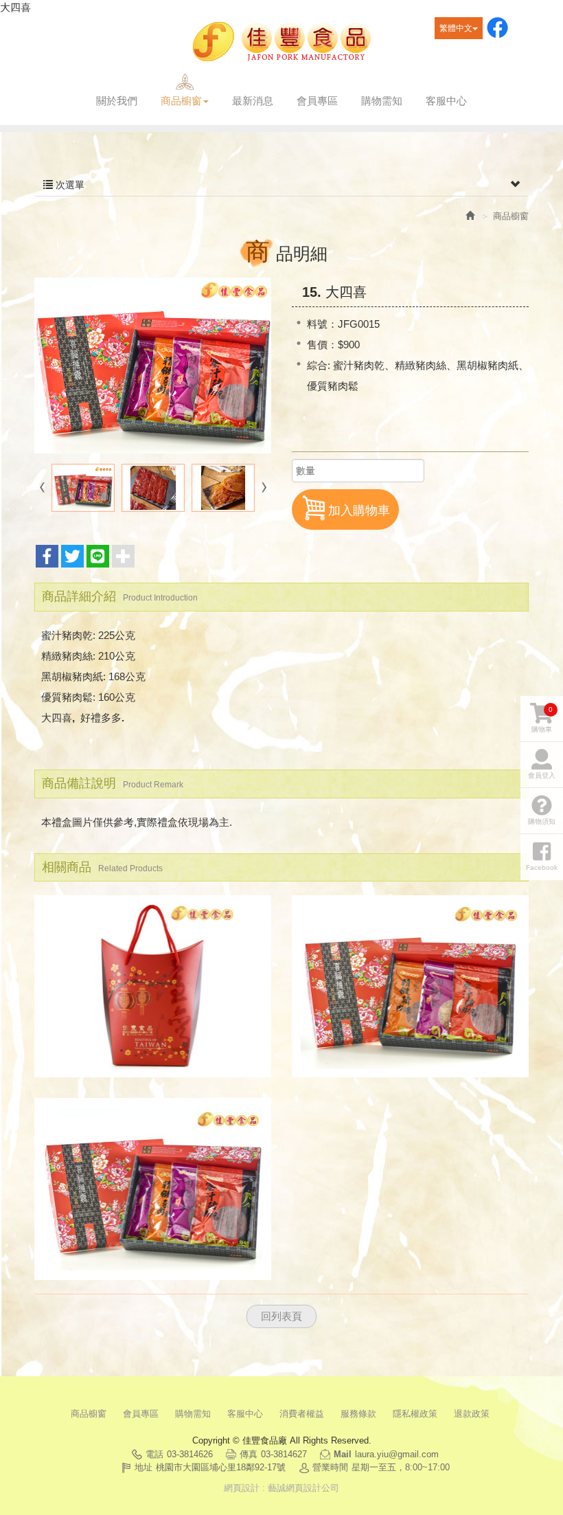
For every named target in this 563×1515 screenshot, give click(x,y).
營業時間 (330, 1467)
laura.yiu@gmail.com (397, 1454)
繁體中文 (455, 28)
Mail (343, 1454)
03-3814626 (190, 1454)
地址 (143, 1467)
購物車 (542, 719)
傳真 (248, 1454)
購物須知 (541, 821)
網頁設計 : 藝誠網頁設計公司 (281, 1488)
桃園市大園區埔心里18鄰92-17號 (221, 1467)
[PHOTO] (152, 365)
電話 (154, 1454)
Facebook (497, 27)
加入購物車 (359, 510)
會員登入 (541, 775)
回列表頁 (281, 1316)
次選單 (68, 184)
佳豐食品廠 (281, 42)
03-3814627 (284, 1454)
